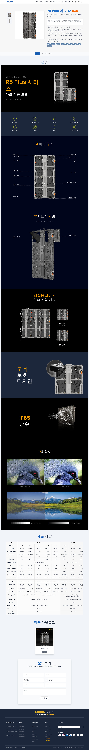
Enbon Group (68, 747)
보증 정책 (47, 736)
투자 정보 (22, 747)
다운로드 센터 (48, 734)
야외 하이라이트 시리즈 (11, 729)
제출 (43, 698)
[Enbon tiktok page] (81, 735)
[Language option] (82, 1)
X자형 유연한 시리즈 (10, 735)
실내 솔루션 (21, 731)
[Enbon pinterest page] (78, 735)
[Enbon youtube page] (59, 735)
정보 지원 (47, 726)
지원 (66, 2)
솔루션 (46, 2)
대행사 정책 (47, 738)
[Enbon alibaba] (79, 1)
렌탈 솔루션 (21, 726)
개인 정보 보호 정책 (12, 747)
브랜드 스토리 (35, 726)
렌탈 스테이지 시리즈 (10, 726)
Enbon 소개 (60, 2)
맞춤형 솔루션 (22, 736)
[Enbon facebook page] (70, 735)
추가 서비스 (48, 729)
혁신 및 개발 (35, 739)
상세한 (44, 652)
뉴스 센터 (34, 729)
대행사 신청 (47, 740)
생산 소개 (34, 734)
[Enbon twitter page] (74, 735)
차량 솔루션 (21, 734)
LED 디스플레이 (39, 2)
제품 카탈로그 (49, 54)
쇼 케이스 (52, 2)
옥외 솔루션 (21, 729)
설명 (37, 54)
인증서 (33, 741)
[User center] (76, 1)
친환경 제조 (34, 736)
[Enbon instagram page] (63, 735)
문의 (70, 2)
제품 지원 (47, 731)
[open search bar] (73, 1)
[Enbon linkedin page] (67, 735)
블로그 (33, 731)
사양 (42, 54)
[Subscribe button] (81, 727)
